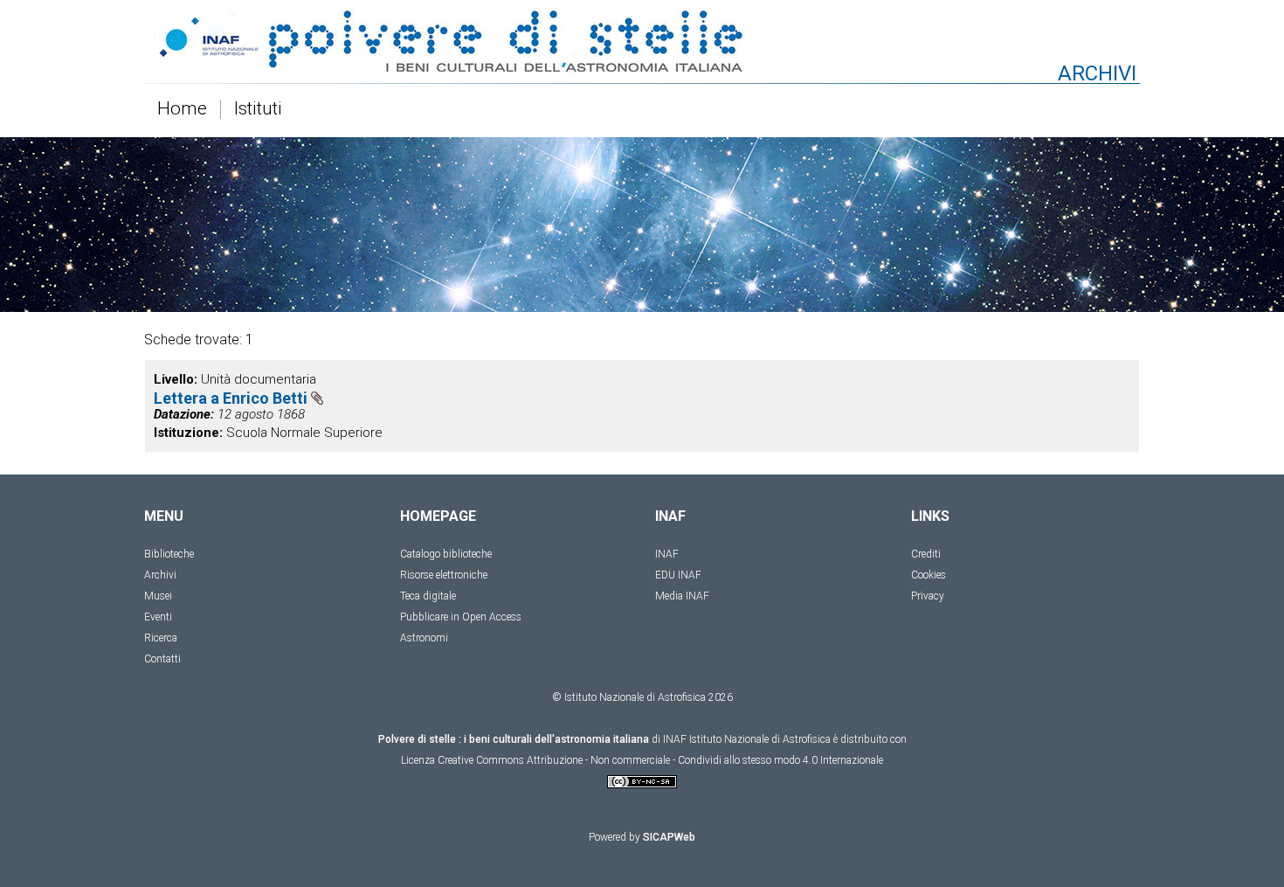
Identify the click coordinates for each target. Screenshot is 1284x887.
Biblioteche (169, 554)
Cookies (928, 575)
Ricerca (160, 638)
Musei (158, 596)
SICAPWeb (669, 837)
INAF (667, 554)
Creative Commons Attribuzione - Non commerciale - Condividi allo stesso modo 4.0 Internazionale (660, 760)
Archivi (160, 575)
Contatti (162, 659)
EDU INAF (678, 575)
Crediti (926, 554)
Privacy (927, 596)
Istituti (258, 109)
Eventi (158, 617)
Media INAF (682, 596)
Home (182, 109)
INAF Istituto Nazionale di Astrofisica (747, 739)
